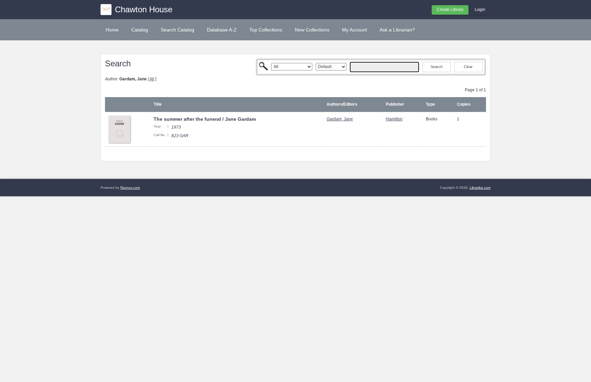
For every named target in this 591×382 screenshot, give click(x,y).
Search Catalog (177, 29)
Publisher (395, 104)
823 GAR (179, 135)
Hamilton (394, 119)
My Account (354, 29)
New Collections (312, 29)
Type (430, 104)
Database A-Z (222, 29)
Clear (468, 67)
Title (158, 104)
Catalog (139, 29)
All (151, 79)
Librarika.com (480, 187)
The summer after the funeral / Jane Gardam (205, 119)
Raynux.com (130, 187)
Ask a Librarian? (397, 29)
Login (480, 9)
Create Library (450, 9)
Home (112, 29)
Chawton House (143, 9)
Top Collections (265, 29)
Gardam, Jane (340, 119)
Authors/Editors (342, 104)
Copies (464, 104)
